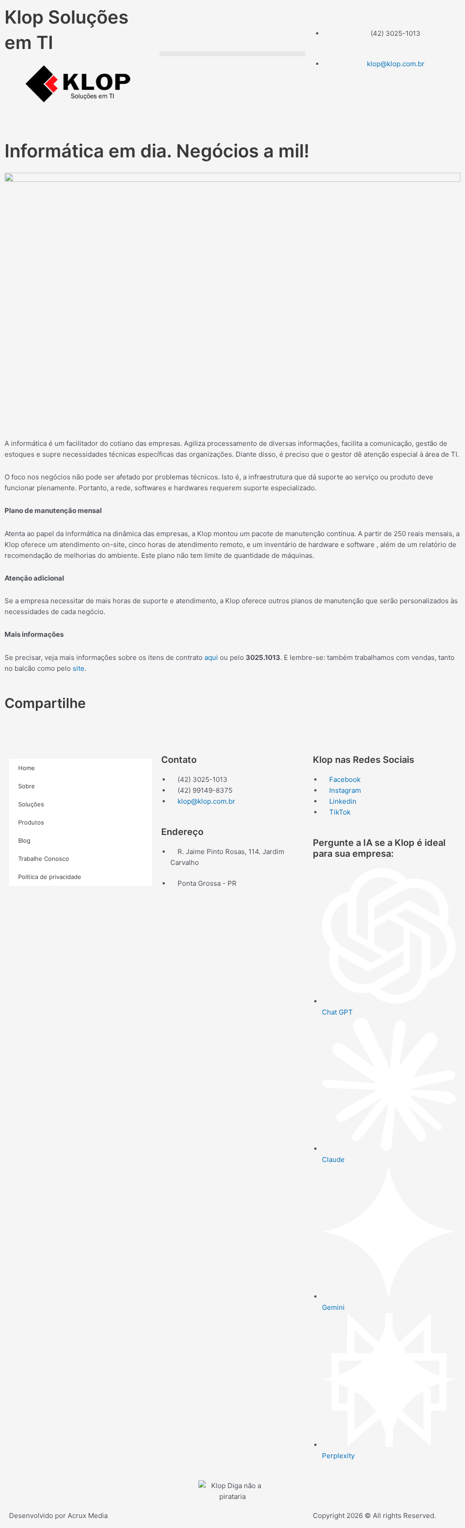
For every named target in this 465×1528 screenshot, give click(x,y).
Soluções (31, 804)
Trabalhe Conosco (43, 858)
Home (26, 767)
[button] (232, 53)
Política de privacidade (49, 876)
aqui (211, 657)
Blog (24, 840)
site (78, 668)
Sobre (26, 786)
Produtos (31, 822)
